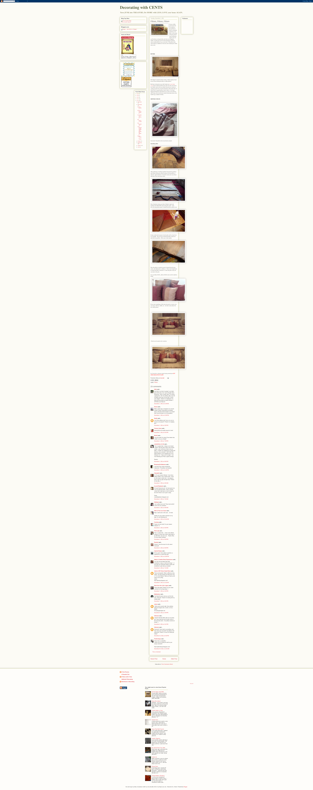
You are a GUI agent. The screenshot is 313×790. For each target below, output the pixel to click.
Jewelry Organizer (156, 738)
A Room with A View (127, 676)
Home (164, 659)
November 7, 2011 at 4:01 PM (161, 601)
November (140, 104)
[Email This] (151, 380)
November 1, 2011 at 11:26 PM (161, 470)
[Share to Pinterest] (157, 380)
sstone (156, 604)
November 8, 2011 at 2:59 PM (161, 612)
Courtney (156, 522)
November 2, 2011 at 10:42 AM (161, 519)
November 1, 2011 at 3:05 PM (161, 425)
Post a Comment (157, 651)
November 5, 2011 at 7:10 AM (161, 568)
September (140, 142)
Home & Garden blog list (126, 22)
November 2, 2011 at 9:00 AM (161, 507)
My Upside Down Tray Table (158, 747)
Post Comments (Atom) (167, 664)
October (139, 141)
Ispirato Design (158, 551)
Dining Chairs (155, 766)
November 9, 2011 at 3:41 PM (161, 624)
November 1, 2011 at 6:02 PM (161, 432)
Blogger (185, 786)
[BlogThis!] (153, 380)
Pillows (156, 382)
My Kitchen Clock (140, 120)
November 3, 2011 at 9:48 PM (161, 547)
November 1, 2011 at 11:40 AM (161, 403)
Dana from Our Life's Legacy (161, 585)
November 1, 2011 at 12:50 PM (161, 415)
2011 (138, 100)
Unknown (156, 615)
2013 (138, 97)
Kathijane (156, 502)
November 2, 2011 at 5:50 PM (161, 527)
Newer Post (154, 659)
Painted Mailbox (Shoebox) (158, 775)
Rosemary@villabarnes (160, 464)
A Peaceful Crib (125, 674)
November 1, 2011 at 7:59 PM (161, 441)
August (139, 145)
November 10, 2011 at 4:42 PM (161, 635)
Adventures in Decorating (128, 681)
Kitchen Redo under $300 (158, 691)
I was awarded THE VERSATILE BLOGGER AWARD (140, 130)
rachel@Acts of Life (159, 444)
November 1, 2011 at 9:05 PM (161, 461)
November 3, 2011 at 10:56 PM (161, 556)
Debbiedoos (157, 594)
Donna (155, 406)
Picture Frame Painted (139, 112)
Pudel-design (157, 638)
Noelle (155, 418)
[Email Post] (168, 378)
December (140, 102)
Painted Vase (155, 719)
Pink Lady (156, 530)
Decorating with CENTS (141, 7)
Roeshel (156, 542)
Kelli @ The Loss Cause (160, 510)
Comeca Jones (158, 428)
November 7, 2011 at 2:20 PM (161, 591)
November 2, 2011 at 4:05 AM (161, 483)
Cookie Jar (154, 757)
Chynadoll (156, 473)
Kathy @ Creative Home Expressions (163, 559)
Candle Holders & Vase (157, 710)
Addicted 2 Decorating (127, 679)
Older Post (174, 659)
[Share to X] (154, 380)
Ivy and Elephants (158, 486)
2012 (138, 98)
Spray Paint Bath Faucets (158, 729)
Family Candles (139, 108)
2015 (138, 93)
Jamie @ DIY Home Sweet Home (162, 571)
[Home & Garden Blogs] (126, 20)
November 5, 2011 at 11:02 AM (161, 582)
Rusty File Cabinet (156, 701)
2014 (138, 95)
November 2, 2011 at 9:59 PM (161, 539)
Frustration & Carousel (140, 117)
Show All (191, 683)
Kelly (155, 389)
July (139, 147)
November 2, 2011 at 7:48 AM (161, 499)
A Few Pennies (125, 672)
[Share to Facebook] (156, 380)
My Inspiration (140, 124)
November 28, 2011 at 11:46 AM (161, 648)
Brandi (156, 435)
